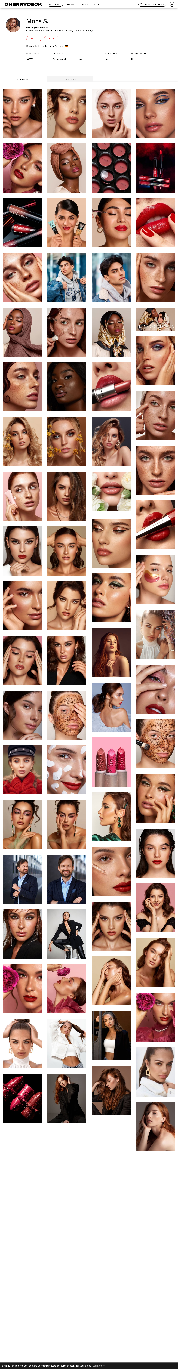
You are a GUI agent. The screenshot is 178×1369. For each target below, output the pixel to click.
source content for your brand (75, 1365)
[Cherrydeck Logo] (22, 4)
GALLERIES (70, 79)
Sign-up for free (10, 1365)
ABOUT (71, 4)
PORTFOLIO (23, 79)
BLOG (97, 4)
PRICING (84, 4)
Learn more (99, 1365)
